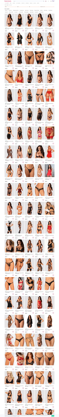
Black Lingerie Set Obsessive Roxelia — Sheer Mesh (9, 66)
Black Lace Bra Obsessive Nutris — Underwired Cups (9, 254)
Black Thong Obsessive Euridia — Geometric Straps (39, 367)
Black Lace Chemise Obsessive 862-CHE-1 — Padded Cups (49, 311)
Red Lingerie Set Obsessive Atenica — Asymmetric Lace (19, 367)
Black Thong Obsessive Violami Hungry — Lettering (28, 66)
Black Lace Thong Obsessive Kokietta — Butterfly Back (19, 273)
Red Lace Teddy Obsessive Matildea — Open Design (29, 141)
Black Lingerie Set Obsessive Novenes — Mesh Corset (29, 85)
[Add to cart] (13, 30)
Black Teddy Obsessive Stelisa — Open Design (9, 122)
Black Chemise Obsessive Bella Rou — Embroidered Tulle (19, 405)
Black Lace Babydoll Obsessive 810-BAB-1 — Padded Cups (19, 28)
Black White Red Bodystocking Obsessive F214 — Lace (18, 235)
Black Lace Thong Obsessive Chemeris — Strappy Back (38, 386)
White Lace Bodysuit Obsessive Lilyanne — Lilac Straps (48, 47)
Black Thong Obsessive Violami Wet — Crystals (29, 179)
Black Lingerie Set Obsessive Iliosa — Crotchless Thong (39, 85)
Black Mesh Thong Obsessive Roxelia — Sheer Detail (19, 348)
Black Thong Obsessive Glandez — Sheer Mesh (39, 198)
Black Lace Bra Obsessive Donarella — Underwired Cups (19, 254)
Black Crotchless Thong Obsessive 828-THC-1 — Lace (39, 28)
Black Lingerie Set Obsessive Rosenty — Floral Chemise (49, 386)
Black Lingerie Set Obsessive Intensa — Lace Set (29, 198)
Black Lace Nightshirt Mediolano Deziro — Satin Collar (18, 47)
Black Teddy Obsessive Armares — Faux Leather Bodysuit (9, 179)
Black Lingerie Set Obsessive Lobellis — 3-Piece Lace (39, 216)
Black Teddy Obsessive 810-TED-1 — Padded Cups (29, 28)
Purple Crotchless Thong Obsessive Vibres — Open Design (49, 122)
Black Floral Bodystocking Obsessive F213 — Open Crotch (9, 104)
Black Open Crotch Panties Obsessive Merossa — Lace (9, 28)
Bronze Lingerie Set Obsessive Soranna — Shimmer (48, 329)
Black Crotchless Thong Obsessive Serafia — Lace (9, 85)
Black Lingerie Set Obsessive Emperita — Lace (9, 405)
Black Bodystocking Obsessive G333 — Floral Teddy (19, 311)
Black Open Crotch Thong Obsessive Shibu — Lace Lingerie (39, 104)
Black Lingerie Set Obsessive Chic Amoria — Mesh (29, 47)
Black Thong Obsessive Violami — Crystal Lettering (49, 367)
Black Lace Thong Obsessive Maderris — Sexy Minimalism (9, 292)
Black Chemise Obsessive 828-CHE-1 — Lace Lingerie (9, 311)
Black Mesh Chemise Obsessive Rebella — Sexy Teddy (8, 198)
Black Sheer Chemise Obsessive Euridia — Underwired (28, 216)
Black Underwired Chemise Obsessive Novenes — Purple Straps (39, 122)
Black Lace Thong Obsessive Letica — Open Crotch (49, 85)
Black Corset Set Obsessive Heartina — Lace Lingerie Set (29, 273)
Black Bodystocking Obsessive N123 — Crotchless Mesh (9, 329)
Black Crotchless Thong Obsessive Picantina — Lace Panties (19, 179)
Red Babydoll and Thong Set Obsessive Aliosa (48, 179)
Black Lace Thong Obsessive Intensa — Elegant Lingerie (49, 198)
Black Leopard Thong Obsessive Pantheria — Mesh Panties (28, 348)
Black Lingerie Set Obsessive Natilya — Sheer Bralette (39, 235)
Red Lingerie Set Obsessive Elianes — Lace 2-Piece (9, 348)
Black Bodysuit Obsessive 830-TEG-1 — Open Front (19, 141)
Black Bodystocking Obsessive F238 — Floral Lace (39, 254)
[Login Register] (51, 1)
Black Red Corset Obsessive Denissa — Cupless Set (19, 198)
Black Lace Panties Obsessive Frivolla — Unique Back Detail (49, 348)
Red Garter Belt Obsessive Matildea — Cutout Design (49, 141)
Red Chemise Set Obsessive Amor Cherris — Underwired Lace (49, 160)
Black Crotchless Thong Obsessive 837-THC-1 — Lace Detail (49, 28)
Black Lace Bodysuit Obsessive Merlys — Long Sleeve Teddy (39, 47)
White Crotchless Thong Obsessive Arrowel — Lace (39, 179)
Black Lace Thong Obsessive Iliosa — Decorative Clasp (19, 329)
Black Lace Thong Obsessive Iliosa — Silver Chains (29, 386)
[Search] (43, 1)
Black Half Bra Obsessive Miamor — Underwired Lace (39, 160)
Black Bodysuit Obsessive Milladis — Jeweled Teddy (9, 47)
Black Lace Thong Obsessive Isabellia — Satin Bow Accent (9, 273)
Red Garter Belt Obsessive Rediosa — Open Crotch (49, 104)
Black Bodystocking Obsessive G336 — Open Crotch (39, 273)
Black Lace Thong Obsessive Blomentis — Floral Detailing (28, 311)
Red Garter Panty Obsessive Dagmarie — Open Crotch (19, 104)
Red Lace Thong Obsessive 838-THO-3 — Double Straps (9, 216)
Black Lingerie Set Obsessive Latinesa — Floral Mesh (49, 405)
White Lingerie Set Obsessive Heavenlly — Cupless (18, 216)
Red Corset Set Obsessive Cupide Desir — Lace (39, 311)
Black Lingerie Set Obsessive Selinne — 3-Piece (49, 216)
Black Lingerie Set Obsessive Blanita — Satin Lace (9, 141)
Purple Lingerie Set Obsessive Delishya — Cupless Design (38, 141)
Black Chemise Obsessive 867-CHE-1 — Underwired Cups (19, 386)
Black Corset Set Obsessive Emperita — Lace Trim (49, 254)
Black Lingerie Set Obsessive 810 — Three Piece (29, 292)
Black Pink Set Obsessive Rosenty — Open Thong (29, 405)
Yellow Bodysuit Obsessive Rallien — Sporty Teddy (29, 160)
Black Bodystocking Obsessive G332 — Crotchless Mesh (49, 273)
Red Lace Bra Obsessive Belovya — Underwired (19, 85)
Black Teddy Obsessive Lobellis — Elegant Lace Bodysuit (29, 122)
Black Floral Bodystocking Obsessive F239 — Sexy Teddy (29, 254)
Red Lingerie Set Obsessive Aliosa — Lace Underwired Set (19, 292)
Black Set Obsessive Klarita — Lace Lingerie (49, 66)
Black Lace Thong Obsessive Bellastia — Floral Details (49, 292)
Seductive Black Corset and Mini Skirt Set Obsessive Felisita (39, 329)
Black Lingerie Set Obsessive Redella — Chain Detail (19, 160)
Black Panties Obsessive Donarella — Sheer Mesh (19, 122)
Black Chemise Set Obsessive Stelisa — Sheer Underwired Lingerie (19, 66)
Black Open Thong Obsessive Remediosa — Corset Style (38, 66)
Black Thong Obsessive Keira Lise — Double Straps (29, 235)
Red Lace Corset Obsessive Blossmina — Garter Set (49, 235)
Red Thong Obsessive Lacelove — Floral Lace (9, 367)
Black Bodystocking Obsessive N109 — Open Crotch (9, 160)
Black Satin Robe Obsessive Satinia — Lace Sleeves (29, 329)
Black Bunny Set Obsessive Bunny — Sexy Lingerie (9, 235)
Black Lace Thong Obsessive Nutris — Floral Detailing (39, 348)
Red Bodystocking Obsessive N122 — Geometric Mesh (39, 292)
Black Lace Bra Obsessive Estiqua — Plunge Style (29, 367)
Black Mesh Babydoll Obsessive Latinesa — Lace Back (38, 405)
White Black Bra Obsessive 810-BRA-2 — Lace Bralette (9, 386)
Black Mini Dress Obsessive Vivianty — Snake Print (29, 104)
